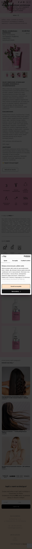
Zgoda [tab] (5, 260)
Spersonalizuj (15, 291)
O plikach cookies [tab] (25, 260)
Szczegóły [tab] (15, 260)
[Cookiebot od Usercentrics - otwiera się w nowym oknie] (23, 256)
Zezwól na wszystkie (16, 286)
